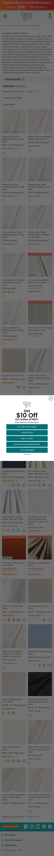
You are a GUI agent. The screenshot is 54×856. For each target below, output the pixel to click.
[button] (27, 427)
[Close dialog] (51, 398)
